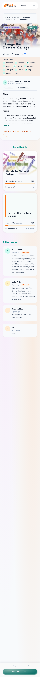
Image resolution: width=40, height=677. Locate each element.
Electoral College (10, 131)
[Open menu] (34, 5)
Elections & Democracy (11, 27)
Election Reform (25, 131)
